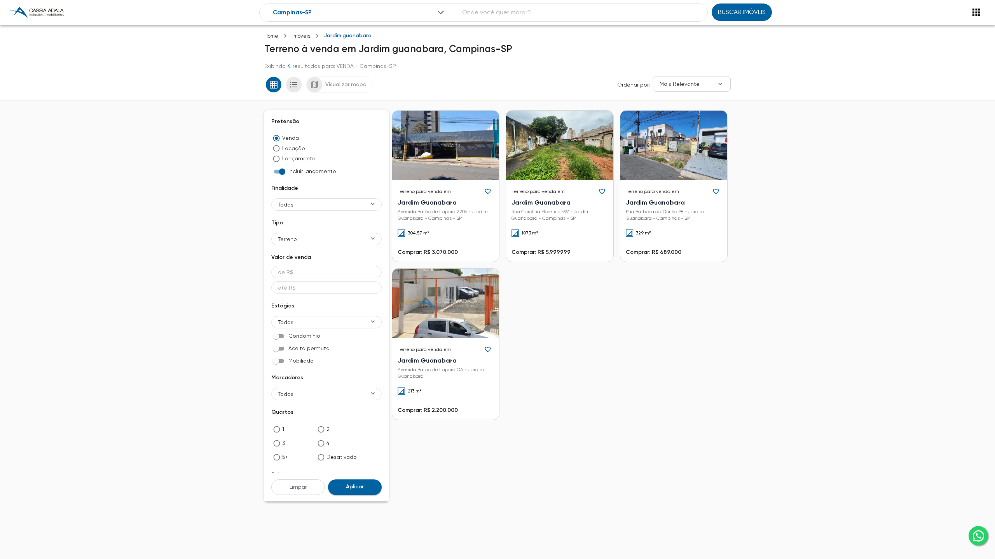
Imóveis (301, 36)
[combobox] (359, 13)
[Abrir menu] (976, 12)
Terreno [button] (287, 239)
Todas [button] (285, 204)
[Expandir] (440, 12)
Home (271, 36)
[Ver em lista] (294, 84)
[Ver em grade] (273, 84)
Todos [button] (285, 322)
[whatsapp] (978, 535)
